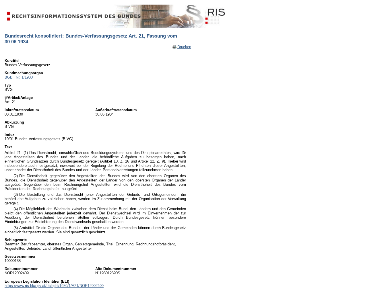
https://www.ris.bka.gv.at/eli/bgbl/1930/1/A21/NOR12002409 (54, 286)
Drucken (184, 47)
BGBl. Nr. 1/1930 (19, 77)
